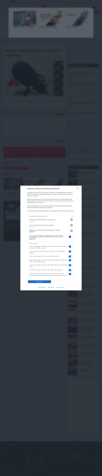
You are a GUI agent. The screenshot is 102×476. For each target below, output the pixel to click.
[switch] (71, 220)
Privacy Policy (60, 287)
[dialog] (51, 238)
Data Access (51, 287)
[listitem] (51, 216)
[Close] (78, 188)
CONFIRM (39, 281)
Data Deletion (42, 287)
